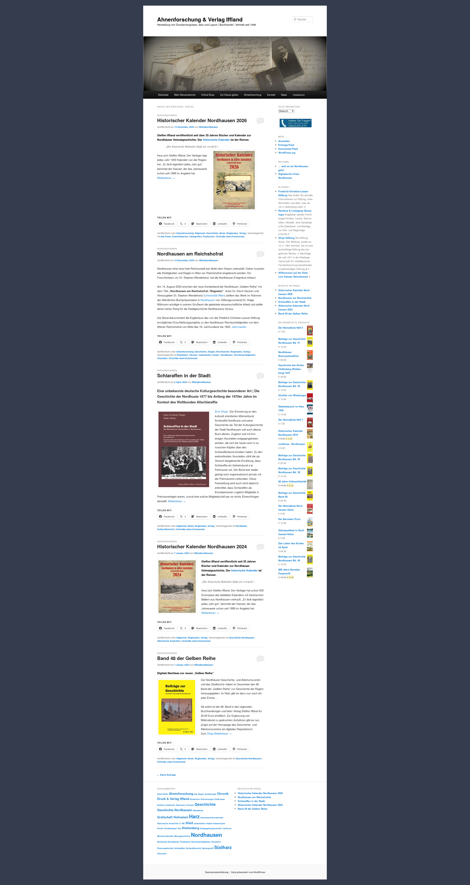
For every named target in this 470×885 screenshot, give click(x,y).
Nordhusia (241, 526)
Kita (179, 828)
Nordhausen (207, 300)
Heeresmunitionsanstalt (211, 817)
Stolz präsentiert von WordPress (248, 872)
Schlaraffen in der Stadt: (184, 375)
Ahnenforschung (185, 233)
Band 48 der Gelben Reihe (186, 658)
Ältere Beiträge (166, 774)
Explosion (181, 805)
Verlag (242, 233)
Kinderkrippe (170, 828)
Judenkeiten (204, 355)
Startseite (163, 94)
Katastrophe (219, 823)
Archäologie (210, 794)
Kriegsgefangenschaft (210, 828)
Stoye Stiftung (286, 238)
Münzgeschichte (182, 836)
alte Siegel (199, 794)
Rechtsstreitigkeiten (244, 355)
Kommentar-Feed (288, 148)
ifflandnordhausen (208, 127)
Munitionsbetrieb (165, 836)
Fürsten (193, 355)
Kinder (160, 828)
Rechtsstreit (222, 351)
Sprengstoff (208, 848)
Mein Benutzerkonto (185, 94)
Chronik (223, 793)
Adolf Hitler (162, 794)
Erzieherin (170, 805)
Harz (194, 816)
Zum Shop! (221, 411)
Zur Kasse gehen (229, 94)
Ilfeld (189, 823)
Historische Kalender (216, 140)
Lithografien (195, 236)
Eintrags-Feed (286, 145)
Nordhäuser (226, 355)
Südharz (223, 847)
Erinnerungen (207, 799)
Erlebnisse (220, 799)
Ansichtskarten (180, 236)
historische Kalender (244, 570)
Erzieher (161, 805)
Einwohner (182, 355)
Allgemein (200, 233)
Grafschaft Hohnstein (172, 817)
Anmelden (284, 141)
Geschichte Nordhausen (241, 637)
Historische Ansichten (168, 641)
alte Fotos (166, 236)
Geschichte (212, 233)
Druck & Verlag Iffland (173, 798)
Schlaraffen (179, 848)
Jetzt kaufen (239, 327)
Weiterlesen (166, 178)
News (284, 94)
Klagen (211, 351)
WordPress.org (286, 152)
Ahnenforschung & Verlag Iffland (200, 19)
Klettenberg (190, 828)
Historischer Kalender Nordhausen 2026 (202, 120)
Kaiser (215, 355)
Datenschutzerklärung (216, 872)
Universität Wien (214, 295)
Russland (216, 841)
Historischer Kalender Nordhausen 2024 (202, 546)
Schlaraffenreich (166, 529)
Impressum (299, 94)
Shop (210, 733)
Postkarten (208, 236)
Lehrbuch (227, 828)
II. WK (182, 823)
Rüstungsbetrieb (165, 848)
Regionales (232, 233)
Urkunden (162, 358)
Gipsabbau (198, 810)
